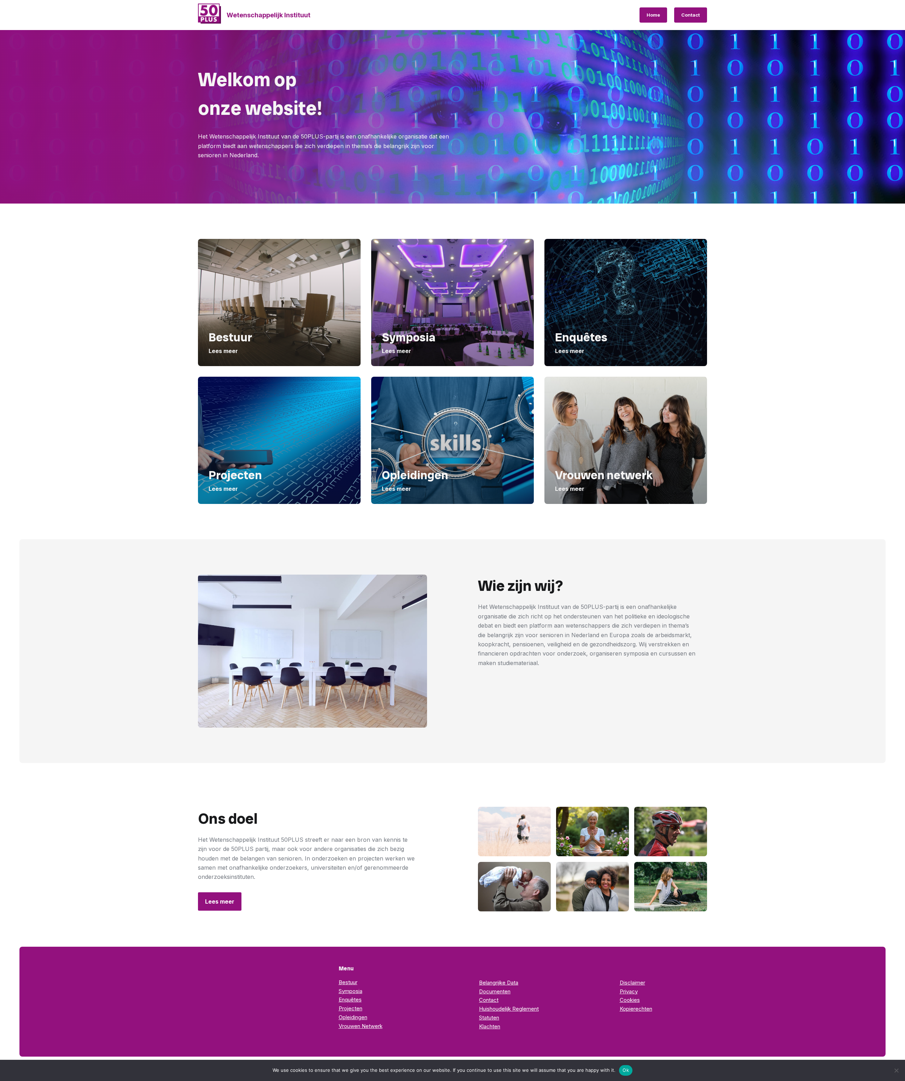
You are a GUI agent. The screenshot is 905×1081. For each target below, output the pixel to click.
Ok (626, 1070)
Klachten (489, 1026)
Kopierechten (636, 1008)
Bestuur (348, 982)
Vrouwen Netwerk (361, 1026)
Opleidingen (353, 1017)
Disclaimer (632, 982)
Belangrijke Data (498, 982)
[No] (896, 1070)
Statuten (489, 1017)
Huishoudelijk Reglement (509, 1008)
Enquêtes (350, 999)
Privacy (629, 991)
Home (653, 15)
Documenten (494, 991)
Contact (690, 15)
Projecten (350, 1008)
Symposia (350, 991)
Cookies (630, 1000)
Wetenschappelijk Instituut (268, 15)
